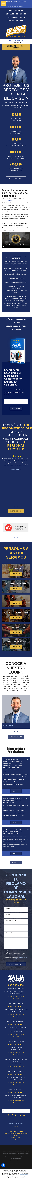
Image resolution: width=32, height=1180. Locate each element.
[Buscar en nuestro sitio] (28, 1111)
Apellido (7, 914)
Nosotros (16, 1129)
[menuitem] (16, 1127)
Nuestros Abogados (16, 1131)
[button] (3, 1165)
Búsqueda (6, 1111)
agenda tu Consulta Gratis (16, 47)
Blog (16, 1135)
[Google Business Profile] (8, 1115)
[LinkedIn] (20, 1115)
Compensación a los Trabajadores (16, 1133)
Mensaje (7, 938)
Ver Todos (16, 862)
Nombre (7, 908)
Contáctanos (16, 1137)
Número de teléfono (10, 920)
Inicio (16, 1127)
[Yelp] (16, 1115)
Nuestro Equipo (16, 737)
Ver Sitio (16, 998)
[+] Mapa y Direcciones (16, 996)
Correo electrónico (10, 926)
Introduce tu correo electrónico (13, 400)
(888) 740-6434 (8, 200)
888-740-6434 (16, 40)
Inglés (16, 1139)
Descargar (16, 408)
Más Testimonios (15, 511)
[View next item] (17, 507)
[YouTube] (24, 1115)
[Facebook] (12, 1115)
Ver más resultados (16, 178)
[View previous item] (14, 507)
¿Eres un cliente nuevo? (11, 932)
